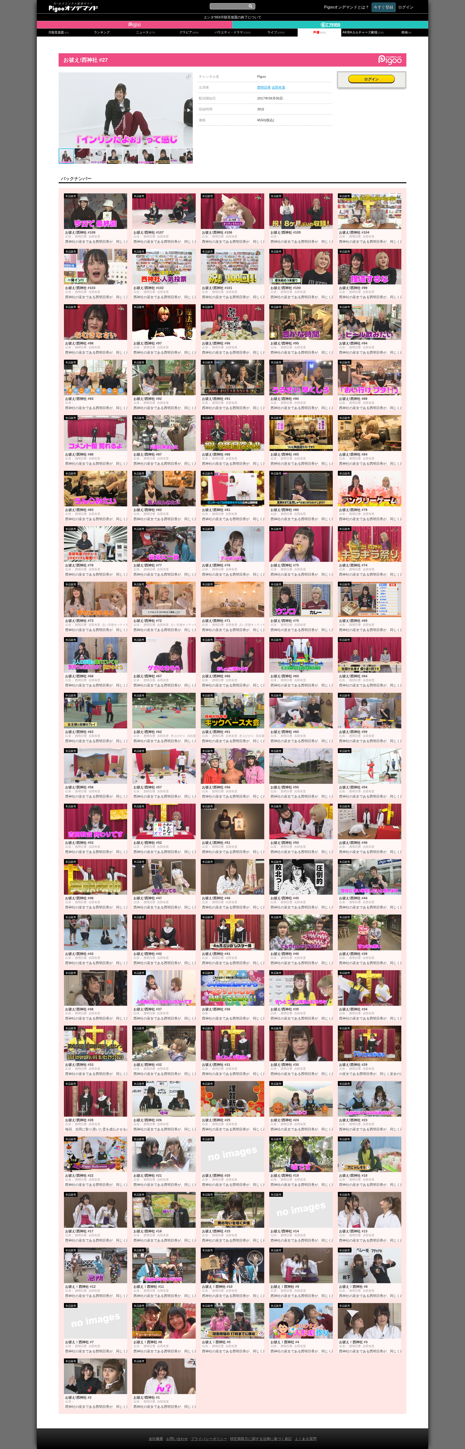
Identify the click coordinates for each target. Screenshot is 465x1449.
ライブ (276, 32)
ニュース (145, 32)
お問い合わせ (177, 1439)
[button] (188, 77)
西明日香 (264, 87)
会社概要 (156, 1439)
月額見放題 (58, 32)
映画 (406, 32)
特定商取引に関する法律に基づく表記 (261, 1439)
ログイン (371, 79)
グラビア (188, 32)
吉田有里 (278, 87)
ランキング (102, 32)
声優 (319, 32)
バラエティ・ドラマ (233, 32)
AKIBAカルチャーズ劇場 (363, 32)
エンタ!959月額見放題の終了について (232, 17)
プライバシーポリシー (209, 1439)
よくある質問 (306, 1439)
